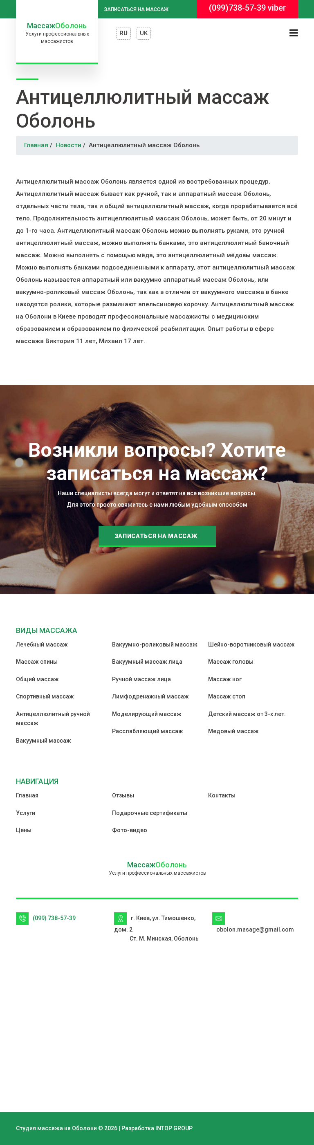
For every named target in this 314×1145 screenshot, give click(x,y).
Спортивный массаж (45, 696)
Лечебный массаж (42, 644)
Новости (68, 145)
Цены (23, 830)
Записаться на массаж (136, 9)
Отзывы (123, 795)
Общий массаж (37, 679)
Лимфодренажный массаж (150, 696)
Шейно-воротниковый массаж (251, 644)
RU (123, 33)
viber (277, 8)
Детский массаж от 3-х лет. (247, 714)
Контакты (222, 795)
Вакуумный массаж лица (147, 661)
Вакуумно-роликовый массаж (154, 644)
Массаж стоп (226, 696)
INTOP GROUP (174, 1128)
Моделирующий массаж (147, 714)
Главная (36, 145)
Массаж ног (225, 679)
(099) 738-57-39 (54, 918)
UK (144, 33)
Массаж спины (37, 661)
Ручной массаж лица (141, 679)
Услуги (25, 813)
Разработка (137, 1128)
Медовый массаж (233, 731)
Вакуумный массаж (43, 740)
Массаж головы (230, 661)
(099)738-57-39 (237, 8)
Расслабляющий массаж (147, 731)
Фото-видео (129, 830)
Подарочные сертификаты (149, 813)
